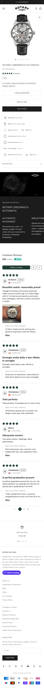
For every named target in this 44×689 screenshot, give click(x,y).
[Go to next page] (29, 509)
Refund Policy (7, 622)
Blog (4, 588)
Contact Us (6, 611)
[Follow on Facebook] (3, 666)
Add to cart (22, 102)
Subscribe (10, 658)
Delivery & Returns (9, 615)
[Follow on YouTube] (28, 666)
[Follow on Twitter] (9, 666)
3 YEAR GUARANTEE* (22, 93)
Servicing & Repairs (9, 626)
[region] (22, 531)
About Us (5, 581)
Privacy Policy (7, 600)
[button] (7, 73)
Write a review (16, 267)
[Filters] (33, 267)
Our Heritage (7, 596)
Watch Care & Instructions (12, 630)
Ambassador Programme (11, 584)
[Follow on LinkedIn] (40, 666)
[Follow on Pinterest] (22, 666)
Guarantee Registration (10, 619)
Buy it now (22, 109)
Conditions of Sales (9, 607)
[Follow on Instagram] (16, 666)
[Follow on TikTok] (34, 666)
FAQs (4, 592)
